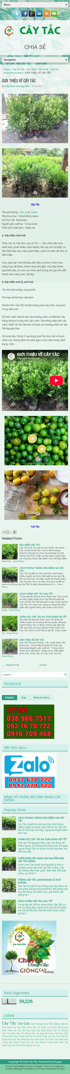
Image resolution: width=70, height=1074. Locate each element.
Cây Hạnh (31, 69)
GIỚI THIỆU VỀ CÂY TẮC (19, 81)
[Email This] (4, 532)
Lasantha (59, 1066)
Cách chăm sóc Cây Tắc (13, 1030)
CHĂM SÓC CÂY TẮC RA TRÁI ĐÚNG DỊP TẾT (43, 616)
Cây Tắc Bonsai (60, 1030)
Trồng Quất (52, 1042)
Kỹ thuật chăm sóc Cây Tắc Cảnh (49, 1036)
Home (6, 69)
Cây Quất (43, 69)
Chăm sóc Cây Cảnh (16, 1027)
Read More (18, 561)
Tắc (22, 212)
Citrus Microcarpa (13, 72)
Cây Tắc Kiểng (23, 1033)
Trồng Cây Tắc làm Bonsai (32, 1042)
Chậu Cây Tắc (33, 1027)
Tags (23, 697)
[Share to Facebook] (15, 532)
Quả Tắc (44, 1039)
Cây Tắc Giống (52, 1023)
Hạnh (34, 212)
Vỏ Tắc (36, 1045)
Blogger (57, 1061)
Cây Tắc (54, 69)
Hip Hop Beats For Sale (53, 1069)
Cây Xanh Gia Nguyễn (17, 86)
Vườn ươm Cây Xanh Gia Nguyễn (17, 1045)
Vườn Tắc (63, 1042)
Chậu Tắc (45, 1027)
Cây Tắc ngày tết (39, 1033)
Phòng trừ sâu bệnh (30, 1039)
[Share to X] (11, 532)
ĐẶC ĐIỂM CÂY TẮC (29, 545)
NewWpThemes (24, 1066)
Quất (27, 212)
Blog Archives (42, 697)
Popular (9, 697)
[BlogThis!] (7, 532)
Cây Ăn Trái (18, 69)
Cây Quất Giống (44, 1030)
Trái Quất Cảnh (61, 1039)
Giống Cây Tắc (26, 1036)
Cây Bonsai (37, 1023)
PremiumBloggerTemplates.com (22, 1069)
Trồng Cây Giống (10, 1042)
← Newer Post (11, 665)
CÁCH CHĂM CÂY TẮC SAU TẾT (36, 593)
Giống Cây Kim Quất (58, 1033)
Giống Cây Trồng (10, 1036)
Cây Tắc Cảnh (8, 1033)
